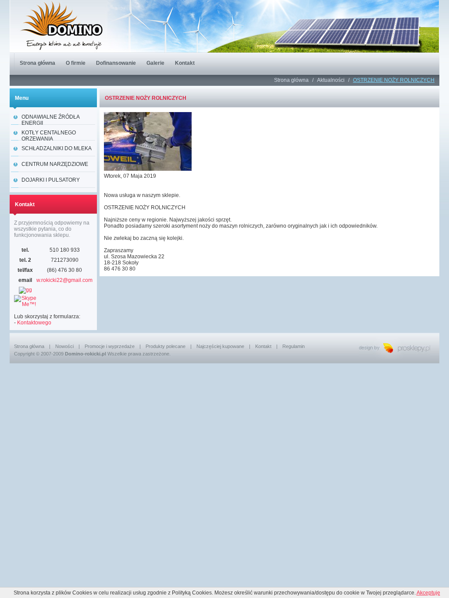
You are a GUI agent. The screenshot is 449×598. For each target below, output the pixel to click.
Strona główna (292, 80)
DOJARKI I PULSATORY (50, 180)
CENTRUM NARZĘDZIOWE (54, 164)
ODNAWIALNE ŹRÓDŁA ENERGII (50, 119)
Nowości (64, 346)
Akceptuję (428, 593)
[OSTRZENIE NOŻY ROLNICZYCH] (150, 171)
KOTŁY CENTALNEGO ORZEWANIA (48, 135)
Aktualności (331, 80)
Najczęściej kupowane (220, 346)
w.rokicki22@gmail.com (64, 280)
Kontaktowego (34, 323)
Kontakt (263, 346)
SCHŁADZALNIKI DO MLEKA (56, 148)
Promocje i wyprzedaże (110, 346)
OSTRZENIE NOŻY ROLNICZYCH (394, 80)
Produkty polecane (165, 346)
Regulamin (293, 346)
